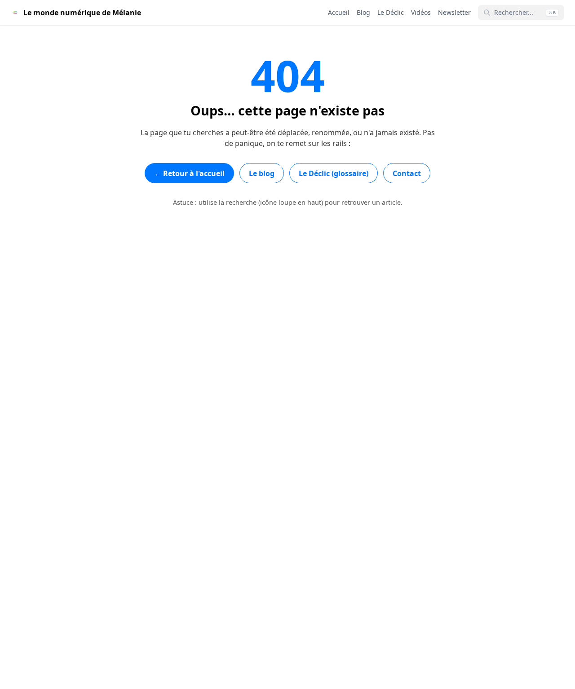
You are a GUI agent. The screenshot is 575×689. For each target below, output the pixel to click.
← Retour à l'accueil (189, 173)
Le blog (261, 173)
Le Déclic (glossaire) (333, 173)
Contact (407, 173)
